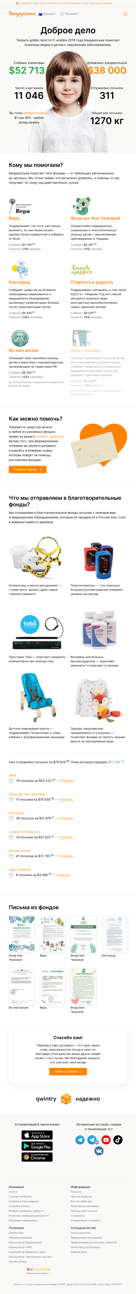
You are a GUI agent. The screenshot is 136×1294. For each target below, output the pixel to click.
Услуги (13, 1191)
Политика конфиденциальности (29, 1215)
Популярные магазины (85, 1206)
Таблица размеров (20, 1237)
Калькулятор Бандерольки (25, 1242)
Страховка (77, 1215)
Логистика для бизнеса (85, 1247)
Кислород (19, 282)
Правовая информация (23, 1220)
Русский (71, 13)
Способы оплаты (19, 1206)
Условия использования (24, 1201)
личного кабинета (49, 436)
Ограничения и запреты (86, 1220)
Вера (14, 218)
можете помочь (35, 113)
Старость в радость (92, 282)
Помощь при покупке (84, 1210)
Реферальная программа (86, 1237)
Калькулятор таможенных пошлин (30, 1256)
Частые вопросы (81, 1196)
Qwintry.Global (17, 1261)
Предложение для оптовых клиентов (94, 1242)
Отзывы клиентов (20, 1196)
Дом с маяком (86, 350)
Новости (76, 1191)
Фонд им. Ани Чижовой (95, 218)
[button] (125, 14)
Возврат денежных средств (26, 1210)
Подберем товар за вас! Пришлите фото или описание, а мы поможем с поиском (65, 3)
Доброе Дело (79, 1251)
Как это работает (81, 1201)
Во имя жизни (23, 350)
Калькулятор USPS (20, 1247)
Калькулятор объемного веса (27, 1251)
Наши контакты (80, 1232)
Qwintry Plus (16, 1232)
